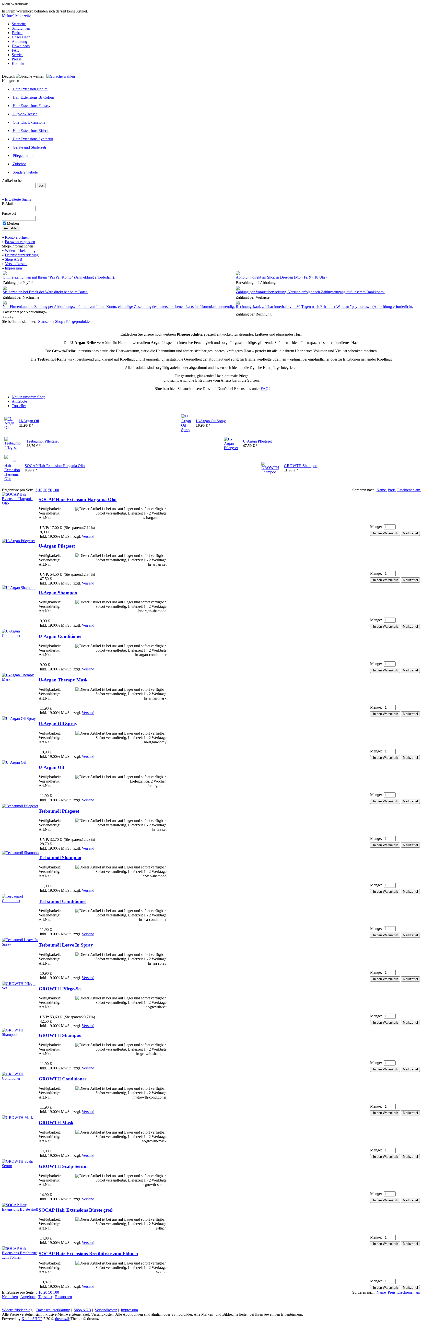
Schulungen (21, 28)
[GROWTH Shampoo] (270, 464)
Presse (17, 59)
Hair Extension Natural (30, 89)
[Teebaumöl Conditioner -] (20, 901)
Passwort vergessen (20, 242)
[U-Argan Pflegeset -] (18, 541)
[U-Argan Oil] (9, 419)
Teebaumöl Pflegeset (42, 441)
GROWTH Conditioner (62, 1078)
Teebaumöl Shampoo (60, 857)
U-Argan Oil (29, 421)
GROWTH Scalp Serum (63, 1166)
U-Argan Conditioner (60, 636)
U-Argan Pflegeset (257, 441)
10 (40, 490)
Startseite (19, 24)
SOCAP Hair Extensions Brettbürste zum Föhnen (88, 1253)
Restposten (63, 1297)
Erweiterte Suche (18, 199)
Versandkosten (16, 264)
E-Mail (8, 204)
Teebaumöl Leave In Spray (66, 945)
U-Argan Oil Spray (211, 421)
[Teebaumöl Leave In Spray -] (20, 944)
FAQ (16, 50)
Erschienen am (409, 490)
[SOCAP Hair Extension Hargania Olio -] (20, 503)
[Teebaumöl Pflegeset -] (20, 806)
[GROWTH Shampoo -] (20, 1034)
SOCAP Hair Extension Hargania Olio (55, 466)
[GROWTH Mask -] (17, 1117)
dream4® (62, 1319)
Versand (88, 536)
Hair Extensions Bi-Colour (33, 97)
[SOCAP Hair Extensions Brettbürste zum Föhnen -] (20, 1257)
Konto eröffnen (17, 237)
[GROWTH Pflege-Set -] (20, 988)
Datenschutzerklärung (22, 255)
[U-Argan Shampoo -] (18, 587)
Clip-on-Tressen (24, 114)
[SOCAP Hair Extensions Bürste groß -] (20, 1209)
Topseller (45, 1297)
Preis (392, 490)
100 (56, 490)
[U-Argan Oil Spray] (186, 416)
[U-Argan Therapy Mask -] (20, 679)
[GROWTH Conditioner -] (20, 1078)
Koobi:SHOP (32, 1319)
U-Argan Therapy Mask (63, 679)
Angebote (27, 1297)
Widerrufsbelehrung (20, 250)
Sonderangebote (25, 172)
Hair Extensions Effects (30, 131)
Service (17, 55)
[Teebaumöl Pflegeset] (13, 439)
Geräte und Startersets (29, 147)
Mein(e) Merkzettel (17, 15)
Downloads (21, 46)
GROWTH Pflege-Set (60, 988)
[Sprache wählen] (60, 76)
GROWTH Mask (56, 1122)
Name (381, 490)
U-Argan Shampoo (58, 592)
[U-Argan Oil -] (14, 762)
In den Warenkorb (385, 533)
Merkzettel (410, 533)
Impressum (13, 268)
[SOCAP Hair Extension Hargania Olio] (12, 457)
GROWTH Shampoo (300, 466)
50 (50, 490)
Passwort (9, 213)
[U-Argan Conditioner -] (20, 635)
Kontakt (18, 63)
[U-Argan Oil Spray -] (19, 718)
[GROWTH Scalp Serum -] (20, 1166)
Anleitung (19, 41)
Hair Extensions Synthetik (32, 139)
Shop (59, 321)
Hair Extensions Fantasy (31, 106)
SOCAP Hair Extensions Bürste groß (76, 1210)
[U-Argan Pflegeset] (231, 439)
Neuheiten (10, 1297)
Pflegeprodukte (24, 155)
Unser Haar (21, 37)
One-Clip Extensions (28, 122)
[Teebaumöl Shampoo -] (20, 853)
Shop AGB (13, 259)
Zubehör (19, 164)
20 (45, 490)
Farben (17, 33)
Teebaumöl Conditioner (62, 901)
